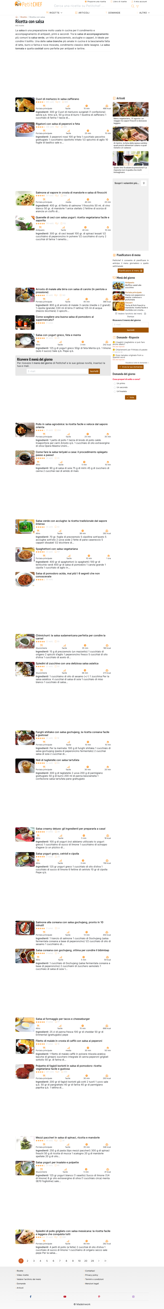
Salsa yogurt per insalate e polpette (57, 1162)
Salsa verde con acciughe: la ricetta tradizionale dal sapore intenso (71, 522)
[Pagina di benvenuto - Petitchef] (16, 17)
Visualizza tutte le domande (136, 363)
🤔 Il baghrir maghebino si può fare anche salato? (129, 343)
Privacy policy (91, 1275)
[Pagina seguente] (98, 1261)
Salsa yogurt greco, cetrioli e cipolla (57, 853)
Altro (143, 12)
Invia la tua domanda (132, 367)
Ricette (54, 12)
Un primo (121, 383)
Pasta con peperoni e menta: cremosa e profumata (135, 297)
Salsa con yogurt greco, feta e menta (58, 335)
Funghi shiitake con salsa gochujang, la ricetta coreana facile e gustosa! (72, 734)
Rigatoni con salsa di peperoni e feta (58, 123)
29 (92, 1260)
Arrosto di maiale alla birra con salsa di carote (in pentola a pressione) (71, 291)
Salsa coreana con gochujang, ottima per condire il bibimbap (72, 950)
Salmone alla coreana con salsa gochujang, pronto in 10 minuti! (69, 924)
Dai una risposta (118, 346)
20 (85, 1260)
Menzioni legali (92, 1283)
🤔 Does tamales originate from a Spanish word (128, 356)
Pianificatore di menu (129, 270)
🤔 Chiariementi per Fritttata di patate (130, 350)
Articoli (83, 12)
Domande (114, 12)
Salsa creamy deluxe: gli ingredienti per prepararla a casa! (70, 828)
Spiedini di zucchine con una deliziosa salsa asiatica (67, 663)
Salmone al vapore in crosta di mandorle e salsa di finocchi (71, 192)
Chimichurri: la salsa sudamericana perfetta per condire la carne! (70, 637)
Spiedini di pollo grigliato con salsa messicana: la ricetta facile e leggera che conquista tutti (73, 1233)
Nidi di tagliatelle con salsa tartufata (57, 760)
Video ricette (23, 1275)
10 (79, 1260)
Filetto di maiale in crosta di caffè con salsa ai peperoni (69, 1040)
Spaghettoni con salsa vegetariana (57, 548)
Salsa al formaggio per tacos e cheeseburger (63, 1018)
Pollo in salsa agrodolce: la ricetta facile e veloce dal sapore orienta (72, 426)
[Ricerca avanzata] (137, 6)
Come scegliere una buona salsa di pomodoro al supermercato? (65, 318)
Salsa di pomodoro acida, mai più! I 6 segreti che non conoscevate (68, 575)
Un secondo (122, 387)
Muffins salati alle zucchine (133, 286)
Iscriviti (94, 371)
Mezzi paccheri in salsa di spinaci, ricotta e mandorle (68, 1137)
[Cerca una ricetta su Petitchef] (132, 6)
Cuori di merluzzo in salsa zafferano (57, 98)
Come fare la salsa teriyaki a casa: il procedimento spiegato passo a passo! (72, 453)
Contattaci (90, 1271)
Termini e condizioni (94, 1279)
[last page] (105, 1261)
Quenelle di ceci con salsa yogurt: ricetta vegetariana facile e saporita (72, 219)
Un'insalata (122, 391)
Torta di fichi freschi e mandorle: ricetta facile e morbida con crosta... (136, 307)
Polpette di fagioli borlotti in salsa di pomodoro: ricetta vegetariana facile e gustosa (68, 1067)
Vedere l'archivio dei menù (129, 313)
